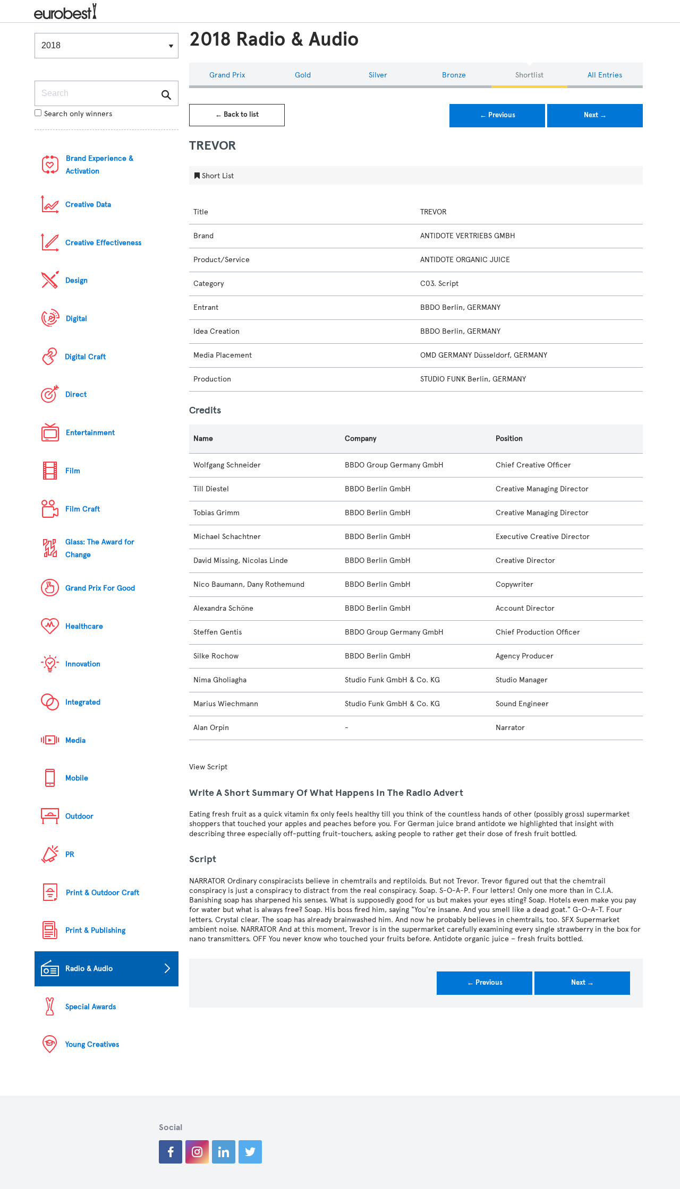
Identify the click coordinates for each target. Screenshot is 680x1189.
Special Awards (90, 1006)
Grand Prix (227, 75)
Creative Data (88, 204)
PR (69, 854)
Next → (595, 115)
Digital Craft (85, 356)
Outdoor (79, 816)
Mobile (76, 778)
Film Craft (82, 509)
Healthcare (84, 626)
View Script (208, 766)
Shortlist (529, 75)
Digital (76, 318)
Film (72, 470)
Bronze (454, 75)
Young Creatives (92, 1044)
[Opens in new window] (170, 1152)
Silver (378, 75)
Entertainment (90, 432)
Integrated (82, 702)
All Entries (605, 75)
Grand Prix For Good (100, 588)
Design (76, 280)
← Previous (497, 115)
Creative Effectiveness (103, 242)
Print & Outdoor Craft (102, 892)
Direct (76, 394)
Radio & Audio (89, 968)
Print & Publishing (95, 930)
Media (75, 740)
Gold (303, 75)
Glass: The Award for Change (99, 548)
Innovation (82, 664)
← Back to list (237, 114)
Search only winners (78, 113)
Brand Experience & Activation (99, 165)
